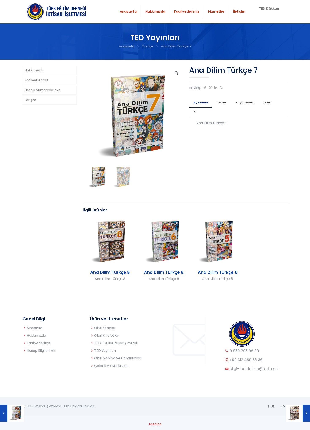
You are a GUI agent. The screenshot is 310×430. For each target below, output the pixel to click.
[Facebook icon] (268, 406)
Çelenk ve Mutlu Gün (111, 365)
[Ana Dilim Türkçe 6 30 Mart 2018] (12, 413)
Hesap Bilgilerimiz (41, 350)
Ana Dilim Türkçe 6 (163, 272)
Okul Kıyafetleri (106, 335)
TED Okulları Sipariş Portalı (116, 343)
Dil (195, 112)
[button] (177, 73)
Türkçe (147, 46)
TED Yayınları (105, 350)
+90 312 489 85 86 (246, 359)
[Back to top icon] (283, 406)
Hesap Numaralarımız (42, 90)
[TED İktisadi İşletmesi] (57, 11)
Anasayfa (126, 46)
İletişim (30, 100)
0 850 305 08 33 (244, 350)
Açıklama (200, 103)
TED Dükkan (269, 8)
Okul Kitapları (105, 327)
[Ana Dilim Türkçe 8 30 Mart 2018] (298, 413)
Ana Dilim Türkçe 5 (217, 272)
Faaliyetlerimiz (36, 80)
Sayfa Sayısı (245, 103)
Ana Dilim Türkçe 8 (110, 272)
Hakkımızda (34, 70)
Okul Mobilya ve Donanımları (118, 358)
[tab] (200, 103)
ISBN (267, 103)
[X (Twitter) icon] (272, 406)
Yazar (221, 103)
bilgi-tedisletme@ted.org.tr (254, 368)
